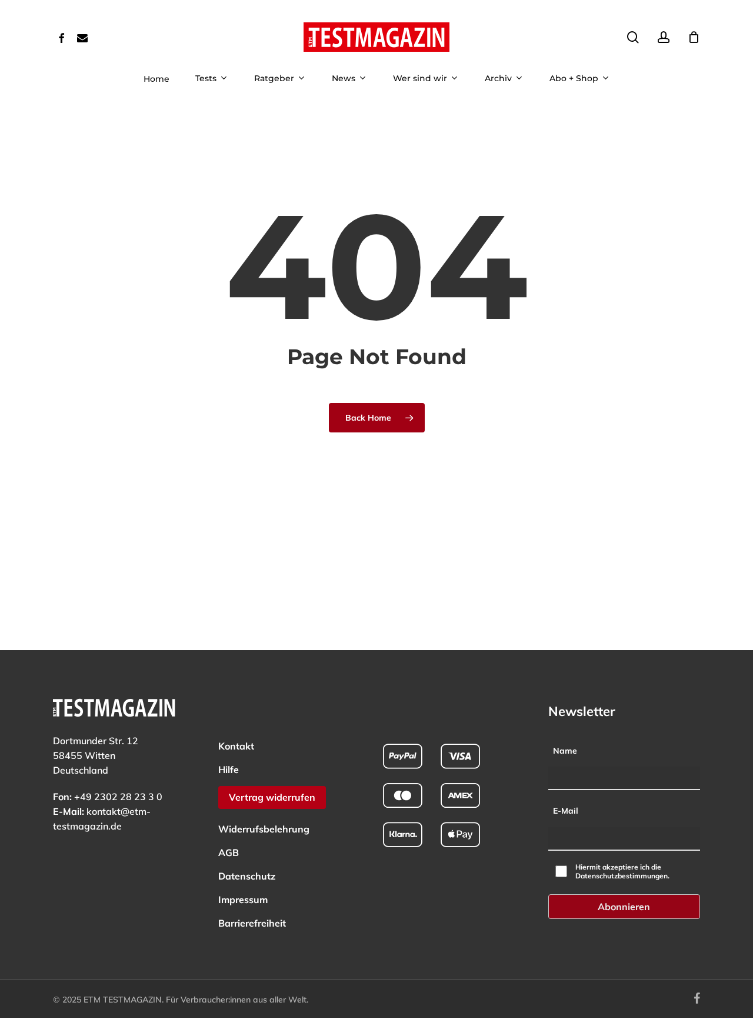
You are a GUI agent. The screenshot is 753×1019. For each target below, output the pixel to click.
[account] (664, 37)
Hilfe (228, 769)
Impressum (243, 899)
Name (565, 750)
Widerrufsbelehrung (263, 829)
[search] (633, 37)
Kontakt (236, 746)
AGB (228, 852)
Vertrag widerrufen (272, 797)
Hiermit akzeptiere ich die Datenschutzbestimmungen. (622, 871)
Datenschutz (246, 876)
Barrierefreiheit (252, 923)
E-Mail (565, 810)
